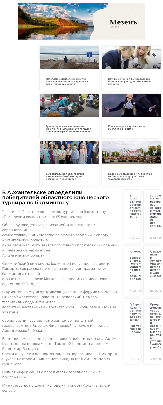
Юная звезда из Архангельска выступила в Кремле (126, 127)
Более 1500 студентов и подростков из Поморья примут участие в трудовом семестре (130, 176)
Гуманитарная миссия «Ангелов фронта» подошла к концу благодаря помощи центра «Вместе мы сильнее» (68, 129)
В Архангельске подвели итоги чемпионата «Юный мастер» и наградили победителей (65, 176)
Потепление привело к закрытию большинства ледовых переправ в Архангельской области (67, 81)
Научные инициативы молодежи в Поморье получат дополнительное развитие (129, 81)
